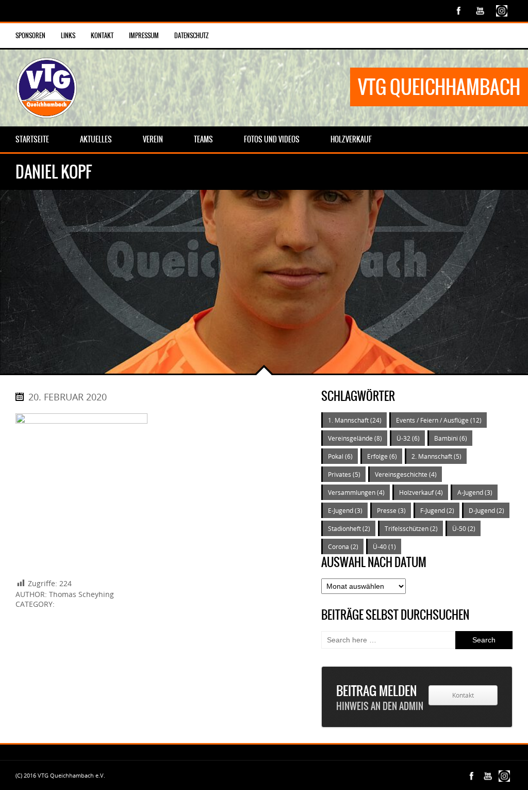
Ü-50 (463, 528)
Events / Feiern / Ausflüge (439, 420)
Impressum (144, 35)
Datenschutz (191, 35)
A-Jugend (474, 492)
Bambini (450, 438)
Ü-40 (384, 546)
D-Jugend (486, 510)
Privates (344, 474)
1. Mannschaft (355, 420)
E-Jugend (345, 510)
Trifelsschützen (411, 528)
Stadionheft (349, 528)
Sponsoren (30, 35)
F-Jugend (437, 510)
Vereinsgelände (355, 438)
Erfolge (382, 456)
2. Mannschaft (436, 456)
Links (68, 35)
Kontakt (102, 35)
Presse (391, 510)
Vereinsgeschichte (406, 474)
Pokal (340, 456)
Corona (343, 546)
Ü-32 (408, 438)
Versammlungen (356, 492)
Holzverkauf (421, 492)
